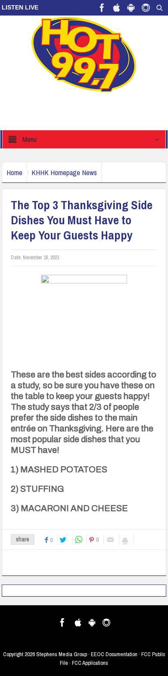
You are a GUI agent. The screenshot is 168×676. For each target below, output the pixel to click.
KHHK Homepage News (64, 172)
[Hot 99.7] (84, 54)
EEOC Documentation (114, 654)
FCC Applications (90, 663)
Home (14, 172)
